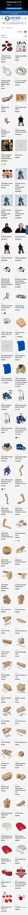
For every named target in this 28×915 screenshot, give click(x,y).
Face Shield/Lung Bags (20, 860)
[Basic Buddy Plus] (21, 897)
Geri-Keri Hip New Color (6, 698)
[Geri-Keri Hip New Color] (7, 688)
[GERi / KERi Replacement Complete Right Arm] (7, 523)
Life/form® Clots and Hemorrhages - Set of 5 (6, 57)
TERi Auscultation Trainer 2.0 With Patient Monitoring (6, 156)
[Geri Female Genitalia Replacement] (7, 575)
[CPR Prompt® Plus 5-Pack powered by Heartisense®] (21, 418)
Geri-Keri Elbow (5, 742)
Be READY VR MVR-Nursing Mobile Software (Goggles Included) (21, 282)
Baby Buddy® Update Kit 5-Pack (20, 837)
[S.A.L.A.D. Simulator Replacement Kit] (21, 71)
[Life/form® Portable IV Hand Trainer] (7, 296)
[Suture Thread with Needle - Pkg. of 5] (7, 323)
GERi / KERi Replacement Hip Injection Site (6, 561)
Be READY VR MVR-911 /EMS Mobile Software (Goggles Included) (6, 282)
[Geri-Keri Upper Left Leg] (21, 665)
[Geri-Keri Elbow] (7, 732)
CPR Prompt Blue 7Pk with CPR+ (6, 406)
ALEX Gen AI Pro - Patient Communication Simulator (20, 186)
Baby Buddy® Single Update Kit (6, 860)
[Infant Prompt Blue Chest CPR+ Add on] (7, 369)
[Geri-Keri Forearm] (21, 711)
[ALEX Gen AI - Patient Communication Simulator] (21, 200)
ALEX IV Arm (19, 155)
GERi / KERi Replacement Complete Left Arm (20, 510)
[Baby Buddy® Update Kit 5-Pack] (21, 826)
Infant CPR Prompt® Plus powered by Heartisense (7, 481)
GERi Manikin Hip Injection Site (20, 764)
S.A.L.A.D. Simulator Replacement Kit (21, 81)
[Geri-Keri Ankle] (7, 621)
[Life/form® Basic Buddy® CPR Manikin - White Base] (7, 71)
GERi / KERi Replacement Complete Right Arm (7, 535)
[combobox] (14, 23)
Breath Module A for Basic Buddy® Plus (6, 837)
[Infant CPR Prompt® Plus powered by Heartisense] (7, 470)
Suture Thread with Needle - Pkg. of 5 (6, 333)
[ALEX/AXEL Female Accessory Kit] (7, 174)
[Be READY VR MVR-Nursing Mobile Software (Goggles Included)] (21, 269)
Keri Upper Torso (20, 609)
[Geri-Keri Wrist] (7, 711)
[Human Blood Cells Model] (21, 97)
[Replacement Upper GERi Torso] (7, 803)
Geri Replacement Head (20, 534)
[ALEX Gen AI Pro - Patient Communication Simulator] (21, 174)
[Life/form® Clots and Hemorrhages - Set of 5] (7, 46)
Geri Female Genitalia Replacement (5, 586)
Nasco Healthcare (9, 27)
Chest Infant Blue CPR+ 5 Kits (20, 356)
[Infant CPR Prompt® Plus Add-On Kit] (7, 346)
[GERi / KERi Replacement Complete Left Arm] (21, 499)
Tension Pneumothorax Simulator (5, 132)
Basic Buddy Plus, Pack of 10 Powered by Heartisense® (20, 884)
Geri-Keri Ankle (5, 630)
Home (2, 27)
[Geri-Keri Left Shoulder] (7, 754)
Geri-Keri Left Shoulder (5, 764)
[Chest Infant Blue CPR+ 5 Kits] (21, 346)
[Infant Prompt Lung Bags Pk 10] (7, 418)
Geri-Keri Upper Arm (21, 742)
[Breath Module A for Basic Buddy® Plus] (7, 826)
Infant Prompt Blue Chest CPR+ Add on (7, 379)
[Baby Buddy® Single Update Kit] (7, 849)
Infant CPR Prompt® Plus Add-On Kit (7, 356)
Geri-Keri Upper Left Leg (21, 676)
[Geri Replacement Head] (21, 523)
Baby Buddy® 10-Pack (6, 883)
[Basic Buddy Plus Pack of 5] (7, 897)
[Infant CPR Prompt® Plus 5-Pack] (7, 447)
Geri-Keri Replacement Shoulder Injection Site (20, 789)
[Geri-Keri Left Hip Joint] (21, 688)
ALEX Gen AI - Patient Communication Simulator (19, 213)
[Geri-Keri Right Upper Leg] (7, 642)
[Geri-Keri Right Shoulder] (7, 665)
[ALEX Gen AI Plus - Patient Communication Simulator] (7, 200)
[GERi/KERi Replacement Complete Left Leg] (21, 470)
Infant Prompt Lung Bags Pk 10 (6, 429)
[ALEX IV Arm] (21, 145)
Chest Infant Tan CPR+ (19, 333)
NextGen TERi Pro (20, 236)
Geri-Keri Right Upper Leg (5, 652)
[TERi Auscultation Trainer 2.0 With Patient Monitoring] (7, 145)
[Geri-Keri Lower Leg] (21, 621)
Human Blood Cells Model (20, 108)
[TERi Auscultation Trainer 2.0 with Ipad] (21, 121)
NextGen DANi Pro (6, 236)
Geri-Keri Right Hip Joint (20, 652)
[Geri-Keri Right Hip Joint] (21, 642)
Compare (19, 31)
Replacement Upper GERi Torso (6, 814)
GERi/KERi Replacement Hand (20, 561)
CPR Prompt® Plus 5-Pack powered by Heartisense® (20, 430)
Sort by (3, 35)
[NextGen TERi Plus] (7, 248)
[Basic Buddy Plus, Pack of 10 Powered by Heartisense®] (21, 872)
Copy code (18, 5)
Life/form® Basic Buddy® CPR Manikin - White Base (6, 83)
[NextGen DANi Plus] (21, 248)
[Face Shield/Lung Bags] (21, 849)
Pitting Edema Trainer (5, 108)
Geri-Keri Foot (19, 813)
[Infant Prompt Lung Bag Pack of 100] (21, 395)
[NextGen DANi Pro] (7, 227)
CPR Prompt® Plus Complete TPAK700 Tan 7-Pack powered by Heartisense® (21, 381)
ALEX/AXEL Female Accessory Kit (6, 184)
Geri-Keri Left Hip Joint (20, 699)
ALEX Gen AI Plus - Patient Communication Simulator (6, 213)
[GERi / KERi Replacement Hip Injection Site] (7, 550)
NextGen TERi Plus (6, 258)
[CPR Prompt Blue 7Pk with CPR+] (7, 395)
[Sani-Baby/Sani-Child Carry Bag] (21, 296)
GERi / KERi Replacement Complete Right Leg (6, 510)
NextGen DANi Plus (20, 258)
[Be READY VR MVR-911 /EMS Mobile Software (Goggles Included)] (7, 269)
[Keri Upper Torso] (21, 600)
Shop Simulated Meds (14, 8)
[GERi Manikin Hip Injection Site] (21, 754)
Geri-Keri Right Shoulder (5, 675)
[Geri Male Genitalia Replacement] (21, 575)
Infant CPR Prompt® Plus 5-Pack (7, 457)
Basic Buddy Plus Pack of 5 (6, 907)
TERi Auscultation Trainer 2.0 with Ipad (21, 131)
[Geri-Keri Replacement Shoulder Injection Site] (21, 777)
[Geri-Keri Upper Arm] (21, 733)
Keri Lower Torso (6, 609)
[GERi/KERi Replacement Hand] (21, 550)
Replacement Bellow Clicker (21, 56)
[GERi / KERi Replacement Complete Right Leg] (7, 499)
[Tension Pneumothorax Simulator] (7, 120)
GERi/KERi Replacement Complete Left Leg (20, 481)
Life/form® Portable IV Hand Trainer (6, 306)
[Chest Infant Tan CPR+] (21, 323)
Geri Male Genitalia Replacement (20, 585)
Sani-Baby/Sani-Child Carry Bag (19, 306)
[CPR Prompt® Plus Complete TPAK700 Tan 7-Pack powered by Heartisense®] (21, 369)
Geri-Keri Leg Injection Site (5, 787)
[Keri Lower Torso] (7, 600)
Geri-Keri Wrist (5, 721)
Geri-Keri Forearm (20, 721)
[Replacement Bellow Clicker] (21, 46)
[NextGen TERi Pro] (21, 227)
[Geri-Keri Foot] (21, 803)
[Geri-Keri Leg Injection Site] (7, 777)
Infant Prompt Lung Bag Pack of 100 (20, 406)
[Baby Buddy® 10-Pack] (7, 872)
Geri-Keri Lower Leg (21, 630)
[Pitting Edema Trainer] (7, 97)
